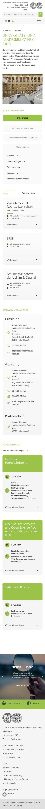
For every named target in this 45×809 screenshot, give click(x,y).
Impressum (7, 771)
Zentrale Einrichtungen (12, 739)
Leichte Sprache (9, 783)
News (4, 763)
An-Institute (7, 753)
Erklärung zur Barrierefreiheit (15, 779)
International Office (11, 735)
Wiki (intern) (8, 793)
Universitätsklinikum (11, 757)
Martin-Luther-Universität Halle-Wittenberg (22, 727)
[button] (39, 21)
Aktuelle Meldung (10, 767)
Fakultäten (7, 731)
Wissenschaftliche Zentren (14, 749)
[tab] (22, 118)
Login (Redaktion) (10, 789)
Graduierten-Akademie (13, 745)
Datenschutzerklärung (12, 775)
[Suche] (40, 14)
